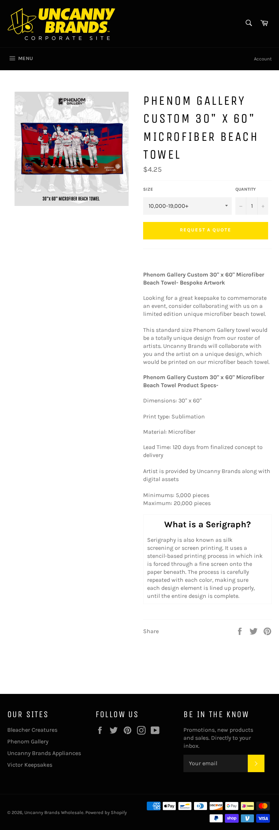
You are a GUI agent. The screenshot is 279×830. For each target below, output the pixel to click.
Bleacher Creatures (32, 729)
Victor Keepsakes (29, 764)
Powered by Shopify (106, 812)
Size (148, 189)
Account (263, 58)
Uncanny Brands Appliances (44, 753)
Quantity (245, 189)
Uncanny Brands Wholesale (54, 812)
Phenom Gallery (27, 741)
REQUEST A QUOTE (205, 230)
